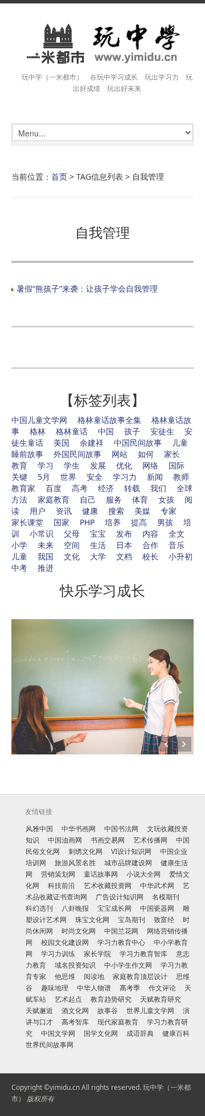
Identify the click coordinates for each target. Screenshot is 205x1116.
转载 (132, 488)
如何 (146, 454)
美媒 (142, 510)
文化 (72, 556)
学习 (46, 465)
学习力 (125, 476)
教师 (181, 476)
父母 (72, 533)
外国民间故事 (77, 454)
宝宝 (98, 533)
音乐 (176, 545)
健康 (90, 510)
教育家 (23, 488)
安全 (94, 476)
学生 (72, 465)
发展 (98, 465)
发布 (124, 533)
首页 (59, 176)
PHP (87, 522)
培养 (113, 522)
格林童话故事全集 (109, 419)
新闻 (155, 476)
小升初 (180, 556)
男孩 (165, 522)
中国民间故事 (138, 442)
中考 (19, 567)
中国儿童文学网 (39, 419)
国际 (176, 465)
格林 (38, 431)
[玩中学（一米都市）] (102, 44)
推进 (46, 567)
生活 (98, 545)
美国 (61, 442)
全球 (184, 488)
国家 (61, 522)
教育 (19, 465)
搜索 (116, 510)
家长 (172, 454)
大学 (98, 556)
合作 (150, 545)
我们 (158, 488)
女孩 (166, 499)
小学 (19, 545)
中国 (106, 431)
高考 (80, 488)
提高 (139, 522)
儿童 (19, 556)
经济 (106, 488)
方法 (19, 499)
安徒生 (162, 431)
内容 (150, 533)
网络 (150, 465)
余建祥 (92, 442)
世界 (68, 476)
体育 (140, 499)
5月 (44, 476)
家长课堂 (27, 522)
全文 (176, 533)
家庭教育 (53, 499)
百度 (54, 488)
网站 (120, 454)
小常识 (42, 533)
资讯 (64, 510)
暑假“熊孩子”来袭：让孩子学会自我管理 (87, 288)
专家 (169, 510)
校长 (150, 556)
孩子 (132, 431)
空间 (72, 545)
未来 (46, 545)
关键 (19, 476)
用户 (38, 510)
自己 (88, 499)
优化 (124, 465)
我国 (46, 556)
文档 (124, 556)
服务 (114, 499)
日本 (124, 545)
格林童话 (72, 431)
